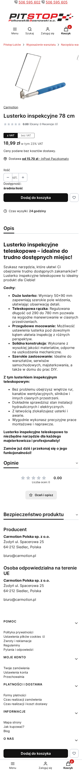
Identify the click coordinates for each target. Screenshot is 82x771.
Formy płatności (14, 695)
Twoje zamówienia (16, 668)
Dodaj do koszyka (36, 197)
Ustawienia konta (15, 672)
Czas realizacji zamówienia (22, 699)
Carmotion (10, 107)
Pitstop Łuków (12, 44)
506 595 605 (57, 2)
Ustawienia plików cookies (22, 636)
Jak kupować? (13, 726)
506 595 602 (29, 2)
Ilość (6, 170)
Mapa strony (12, 722)
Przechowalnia (13, 677)
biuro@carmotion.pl (19, 555)
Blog (6, 731)
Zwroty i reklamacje (17, 641)
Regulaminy (11, 645)
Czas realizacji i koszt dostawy (25, 704)
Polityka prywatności (18, 632)
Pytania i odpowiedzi (18, 649)
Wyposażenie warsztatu (41, 44)
